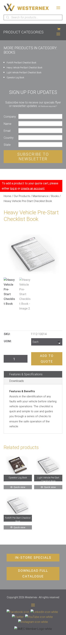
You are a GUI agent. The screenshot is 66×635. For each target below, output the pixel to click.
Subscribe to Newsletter (33, 156)
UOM (7, 341)
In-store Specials (33, 557)
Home (7, 196)
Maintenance (41, 196)
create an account (33, 188)
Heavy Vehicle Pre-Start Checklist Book (24, 67)
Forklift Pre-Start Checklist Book (21, 62)
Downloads (16, 381)
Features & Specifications (26, 374)
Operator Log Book (15, 77)
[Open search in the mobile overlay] (33, 17)
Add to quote (47, 358)
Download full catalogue (33, 573)
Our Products (22, 196)
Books (55, 196)
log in (13, 188)
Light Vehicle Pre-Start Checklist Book (24, 72)
